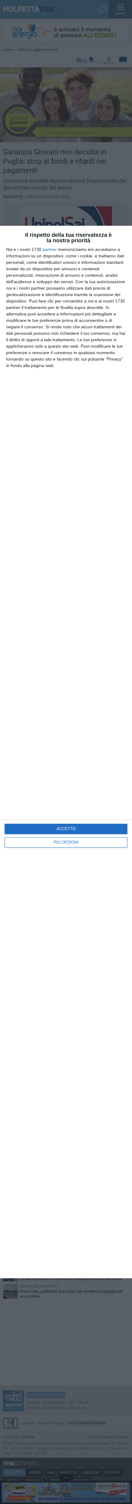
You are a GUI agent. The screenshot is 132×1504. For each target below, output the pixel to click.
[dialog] (66, 752)
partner (50, 249)
